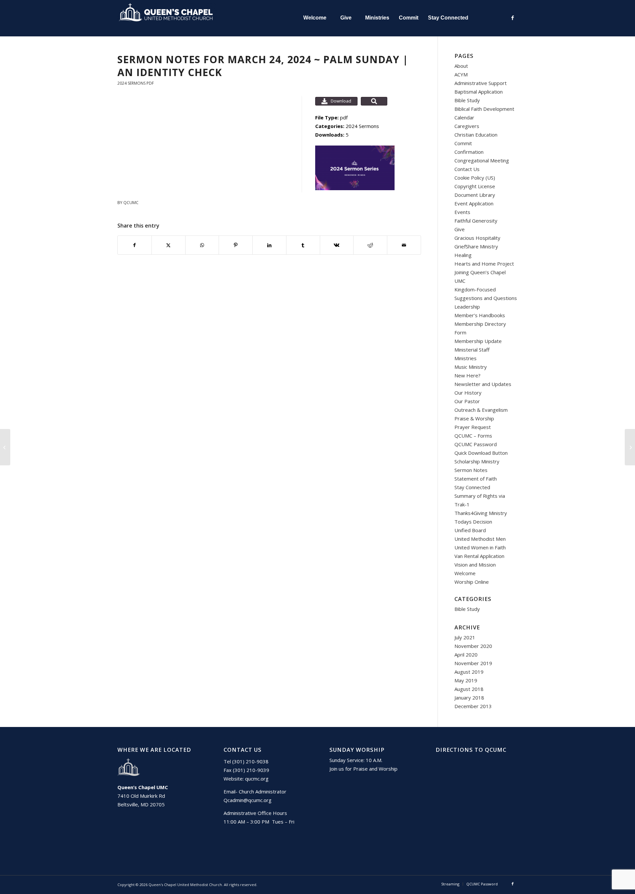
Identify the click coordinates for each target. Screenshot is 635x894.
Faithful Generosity (475, 220)
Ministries (465, 358)
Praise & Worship (474, 418)
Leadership (467, 306)
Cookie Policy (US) (474, 177)
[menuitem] (315, 17)
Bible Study (467, 100)
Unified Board (470, 530)
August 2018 (469, 689)
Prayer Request (472, 427)
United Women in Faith (480, 547)
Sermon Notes (470, 470)
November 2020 (473, 646)
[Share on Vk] (337, 245)
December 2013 (473, 706)
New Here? (467, 375)
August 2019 (469, 671)
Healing (463, 255)
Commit (463, 143)
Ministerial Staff (471, 349)
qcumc (131, 202)
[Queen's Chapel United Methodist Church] (167, 17)
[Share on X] (168, 245)
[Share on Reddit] (370, 245)
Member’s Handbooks (479, 315)
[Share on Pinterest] (235, 245)
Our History (468, 392)
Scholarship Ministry (476, 461)
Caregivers (466, 126)
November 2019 (473, 663)
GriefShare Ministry (476, 246)
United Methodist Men (480, 538)
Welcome (465, 573)
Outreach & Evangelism (481, 409)
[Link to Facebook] (513, 17)
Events (462, 212)
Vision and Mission (475, 564)
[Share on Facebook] (134, 245)
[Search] (487, 17)
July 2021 (464, 637)
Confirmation (469, 152)
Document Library (474, 195)
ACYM (461, 74)
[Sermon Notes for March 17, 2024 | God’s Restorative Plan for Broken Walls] (5, 447)
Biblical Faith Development (484, 109)
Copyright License (474, 186)
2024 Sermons (131, 83)
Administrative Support (480, 83)
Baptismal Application (478, 91)
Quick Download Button (481, 452)
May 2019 (465, 680)
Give (459, 229)
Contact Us (467, 169)
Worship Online (471, 581)
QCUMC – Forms (473, 435)
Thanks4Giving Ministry (480, 513)
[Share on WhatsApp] (202, 245)
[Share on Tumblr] (303, 245)
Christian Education (475, 134)
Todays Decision (473, 521)
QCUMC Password (475, 444)
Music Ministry (470, 366)
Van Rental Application (479, 556)
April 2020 (466, 654)
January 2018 (469, 697)
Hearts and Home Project (484, 263)
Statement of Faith (475, 478)
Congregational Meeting (481, 160)
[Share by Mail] (404, 245)
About (461, 66)
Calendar (464, 117)
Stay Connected (472, 487)
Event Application (473, 203)
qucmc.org (257, 778)
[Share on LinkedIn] (269, 245)
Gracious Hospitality (477, 237)
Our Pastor (467, 401)
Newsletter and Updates (482, 384)
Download (341, 101)
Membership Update (478, 341)
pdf (150, 83)
